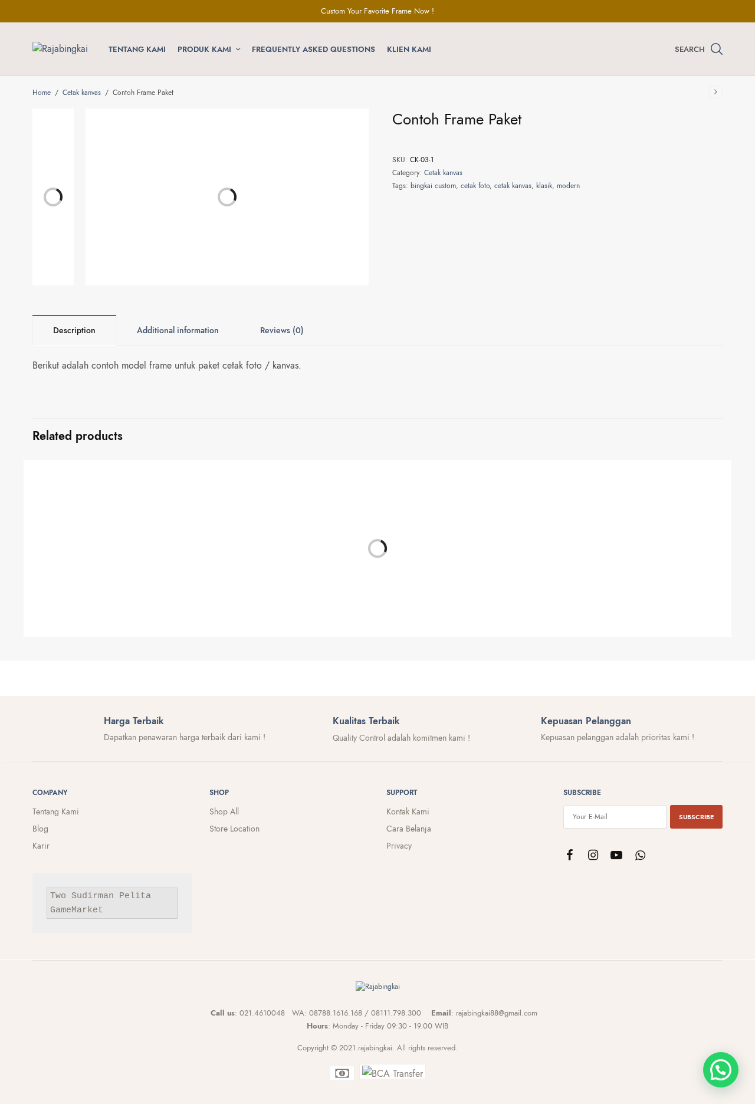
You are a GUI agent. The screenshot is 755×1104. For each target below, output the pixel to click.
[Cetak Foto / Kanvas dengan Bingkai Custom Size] (466, 539)
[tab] (74, 330)
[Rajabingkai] (60, 49)
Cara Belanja (408, 828)
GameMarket (76, 911)
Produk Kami (204, 49)
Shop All (224, 811)
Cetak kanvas (82, 92)
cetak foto (475, 185)
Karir (41, 846)
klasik (544, 185)
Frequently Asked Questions (313, 49)
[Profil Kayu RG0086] (112, 539)
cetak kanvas (512, 185)
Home (41, 92)
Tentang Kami (137, 49)
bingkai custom (433, 185)
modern (568, 185)
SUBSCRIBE (696, 817)
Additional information (178, 330)
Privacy (399, 846)
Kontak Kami (407, 811)
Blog (40, 828)
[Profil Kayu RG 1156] (289, 539)
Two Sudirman (82, 897)
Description (74, 330)
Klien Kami (409, 49)
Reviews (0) (282, 330)
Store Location (234, 828)
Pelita (135, 897)
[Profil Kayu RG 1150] (643, 539)
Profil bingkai (57, 634)
